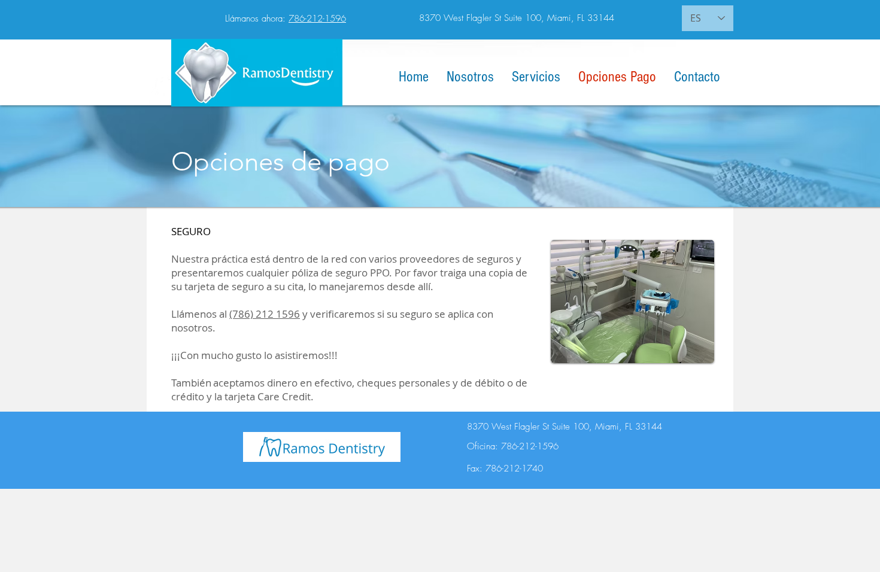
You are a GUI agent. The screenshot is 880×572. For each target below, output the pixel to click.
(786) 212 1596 (264, 314)
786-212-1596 (317, 19)
